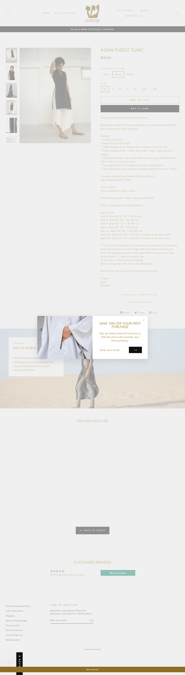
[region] (92, 669)
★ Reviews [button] (19, 663)
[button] (58, 648)
